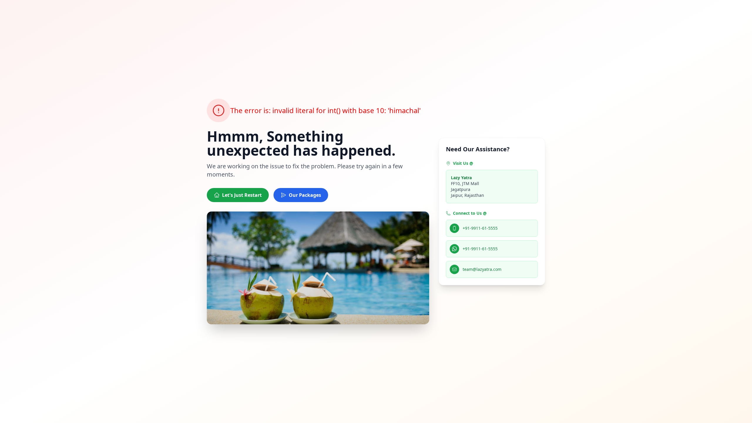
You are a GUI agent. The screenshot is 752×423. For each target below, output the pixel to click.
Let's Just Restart (242, 195)
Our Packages (305, 195)
